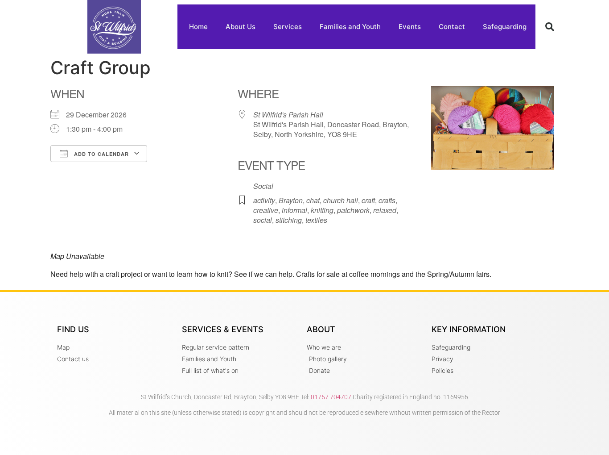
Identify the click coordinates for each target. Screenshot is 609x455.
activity (264, 200)
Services (287, 26)
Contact (452, 26)
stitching (289, 220)
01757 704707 (331, 397)
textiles (316, 220)
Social (263, 186)
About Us (240, 26)
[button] (550, 27)
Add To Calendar (100, 153)
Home (198, 26)
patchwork (353, 210)
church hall (340, 200)
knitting (322, 210)
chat (313, 200)
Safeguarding (505, 26)
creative (265, 210)
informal (294, 210)
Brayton (291, 200)
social (262, 220)
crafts (387, 200)
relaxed (384, 210)
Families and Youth (350, 26)
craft (368, 200)
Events (410, 26)
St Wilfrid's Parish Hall (288, 114)
